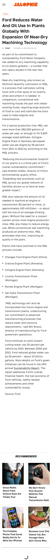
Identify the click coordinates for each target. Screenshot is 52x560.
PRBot (7, 48)
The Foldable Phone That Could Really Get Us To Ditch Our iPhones (12, 536)
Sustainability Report (26, 368)
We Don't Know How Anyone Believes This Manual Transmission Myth (39, 494)
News (5, 14)
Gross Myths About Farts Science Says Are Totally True (12, 492)
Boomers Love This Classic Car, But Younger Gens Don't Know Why (39, 536)
